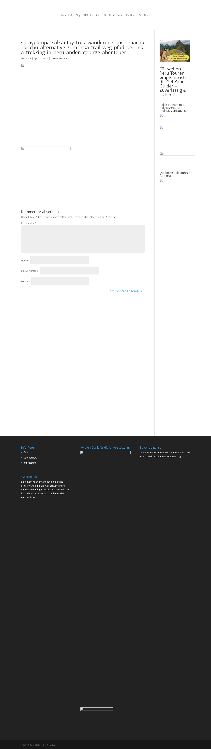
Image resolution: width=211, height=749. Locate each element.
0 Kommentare (59, 58)
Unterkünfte (116, 15)
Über (147, 15)
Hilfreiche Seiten (93, 15)
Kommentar (28, 223)
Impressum (29, 462)
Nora (28, 58)
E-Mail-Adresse (30, 270)
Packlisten (131, 15)
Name (25, 260)
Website (25, 281)
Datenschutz (30, 457)
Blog (78, 15)
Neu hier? (66, 15)
